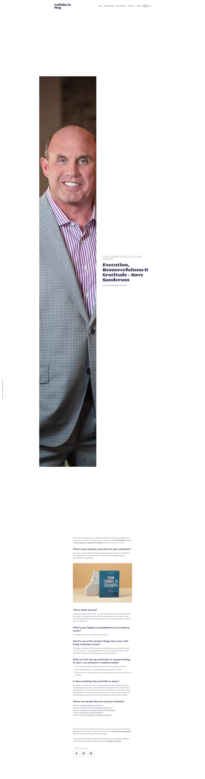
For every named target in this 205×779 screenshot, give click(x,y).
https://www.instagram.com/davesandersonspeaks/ (98, 710)
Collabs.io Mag (62, 6)
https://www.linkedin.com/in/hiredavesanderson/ (95, 715)
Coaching (105, 256)
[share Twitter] (76, 753)
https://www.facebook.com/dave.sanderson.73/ (96, 708)
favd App (131, 6)
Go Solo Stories (136, 256)
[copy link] (90, 753)
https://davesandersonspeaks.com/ (91, 705)
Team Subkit (115, 285)
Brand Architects (121, 6)
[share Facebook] (83, 753)
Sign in (139, 6)
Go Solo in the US (125, 256)
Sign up (145, 5)
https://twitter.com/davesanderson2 (91, 713)
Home (100, 6)
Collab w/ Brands (109, 6)
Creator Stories (114, 256)
